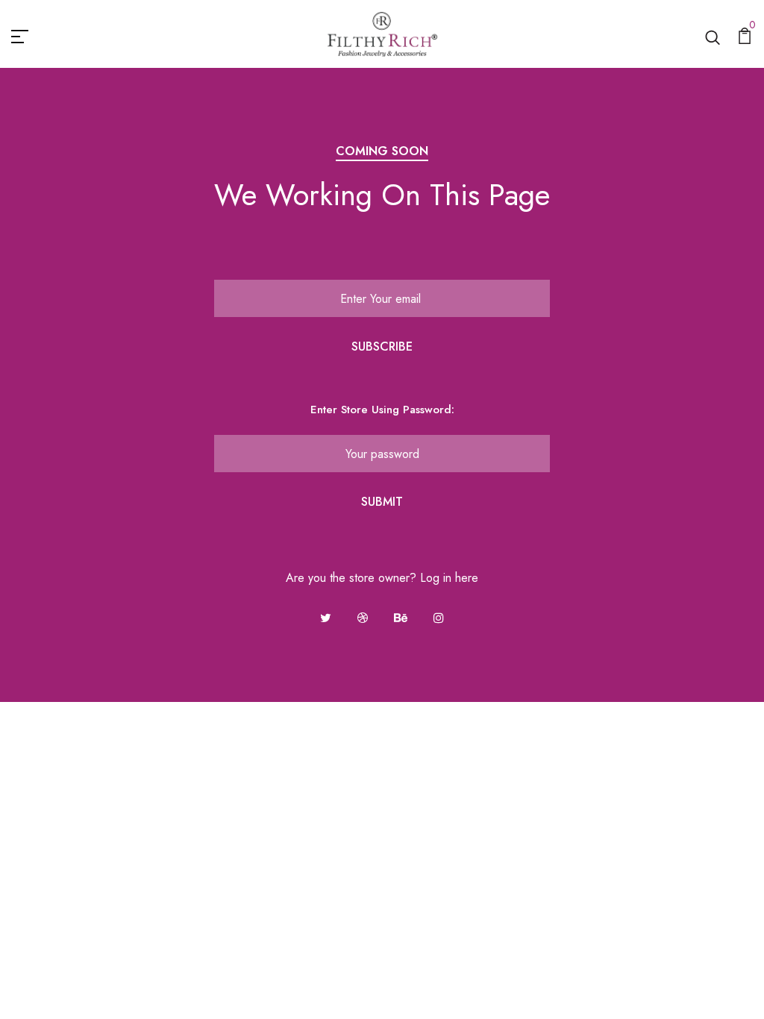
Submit (382, 501)
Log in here (449, 577)
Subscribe (382, 346)
